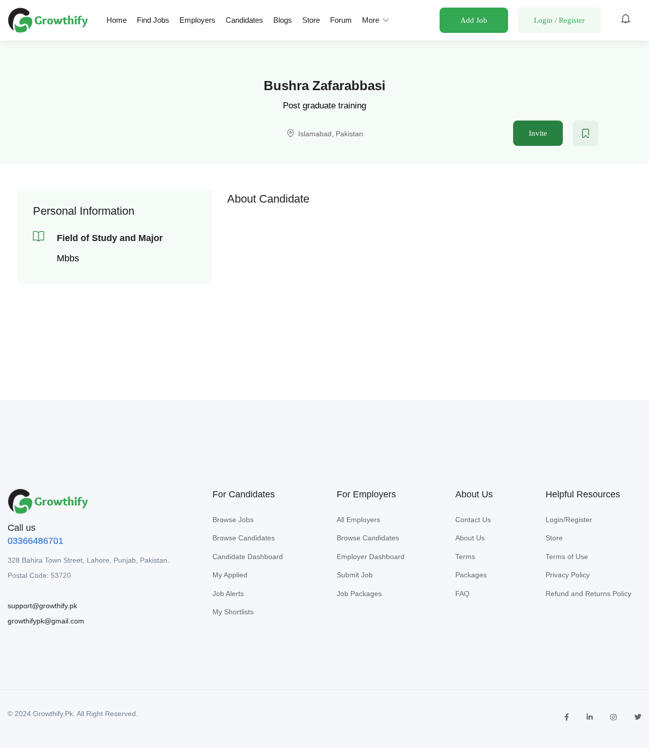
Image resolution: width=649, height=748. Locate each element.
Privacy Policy (568, 575)
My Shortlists (233, 612)
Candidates (244, 20)
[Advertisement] (429, 282)
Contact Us (473, 520)
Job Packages (359, 593)
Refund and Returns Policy (588, 593)
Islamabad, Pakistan (330, 134)
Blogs (282, 20)
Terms (465, 557)
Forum (341, 20)
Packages (471, 575)
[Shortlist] (585, 133)
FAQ (462, 593)
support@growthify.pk (42, 606)
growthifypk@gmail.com (46, 621)
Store (311, 20)
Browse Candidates (243, 538)
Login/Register (569, 520)
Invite (538, 133)
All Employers (358, 520)
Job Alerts (228, 593)
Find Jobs (153, 20)
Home (116, 20)
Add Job (473, 20)
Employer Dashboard (371, 557)
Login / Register (559, 20)
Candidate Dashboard (247, 557)
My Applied (229, 575)
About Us (470, 538)
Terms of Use (567, 557)
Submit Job (355, 575)
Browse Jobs (233, 520)
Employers (197, 20)
